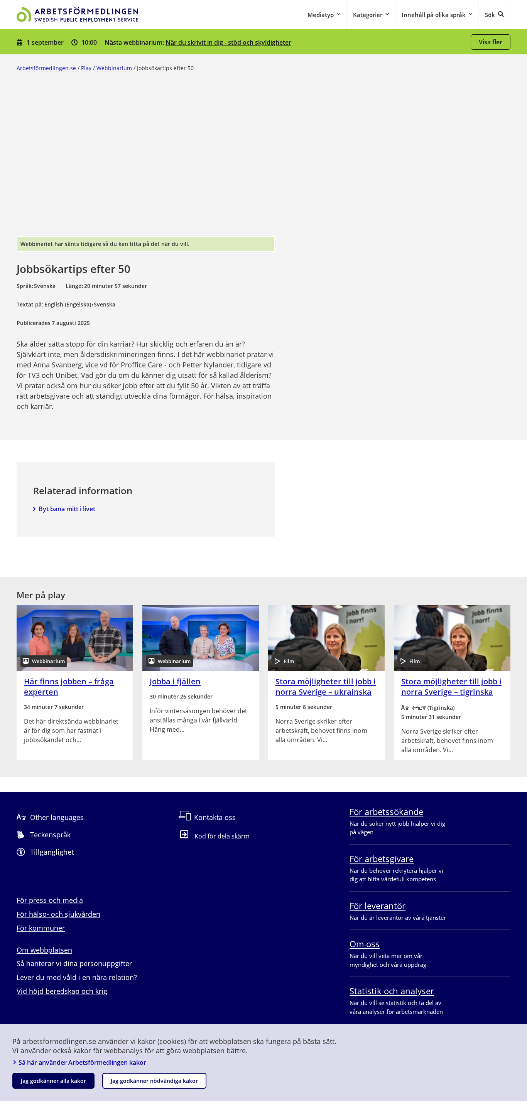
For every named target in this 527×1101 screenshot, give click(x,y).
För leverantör (377, 905)
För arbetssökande (386, 811)
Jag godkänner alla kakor (53, 1080)
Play (86, 68)
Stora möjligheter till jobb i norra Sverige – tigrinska (451, 686)
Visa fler (490, 42)
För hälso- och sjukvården (58, 914)
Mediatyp (320, 15)
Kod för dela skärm (222, 836)
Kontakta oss (215, 817)
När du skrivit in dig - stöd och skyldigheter (228, 42)
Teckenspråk (50, 834)
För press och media (50, 900)
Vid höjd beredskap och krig (62, 991)
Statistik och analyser (392, 991)
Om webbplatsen (44, 950)
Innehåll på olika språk (434, 15)
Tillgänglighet (52, 852)
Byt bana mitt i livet (67, 509)
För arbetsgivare (382, 858)
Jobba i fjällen (175, 681)
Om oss (365, 943)
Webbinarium (114, 68)
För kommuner (41, 928)
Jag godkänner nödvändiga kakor (154, 1080)
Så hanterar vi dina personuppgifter (74, 963)
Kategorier (367, 15)
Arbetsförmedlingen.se (46, 68)
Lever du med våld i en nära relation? (77, 977)
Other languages (57, 817)
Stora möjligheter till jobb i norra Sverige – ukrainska (325, 686)
